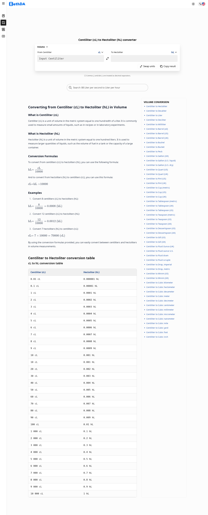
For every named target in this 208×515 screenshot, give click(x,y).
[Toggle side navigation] (3, 3)
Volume (41, 46)
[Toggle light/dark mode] (193, 4)
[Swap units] (107, 58)
